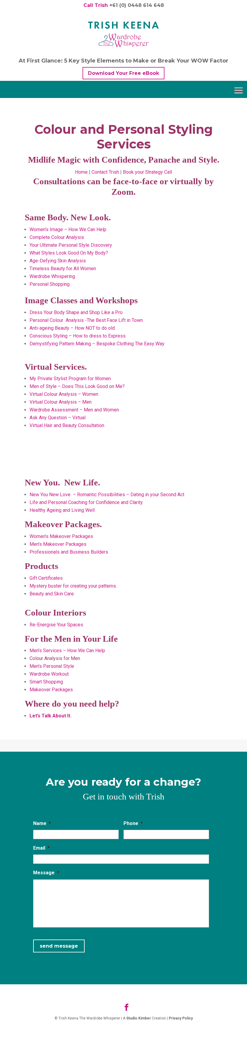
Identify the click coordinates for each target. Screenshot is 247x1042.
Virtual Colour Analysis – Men (61, 402)
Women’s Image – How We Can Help (68, 229)
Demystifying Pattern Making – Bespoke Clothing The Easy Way (97, 344)
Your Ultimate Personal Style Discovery (71, 245)
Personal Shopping (50, 284)
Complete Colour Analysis (57, 237)
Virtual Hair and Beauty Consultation (67, 425)
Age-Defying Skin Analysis (58, 261)
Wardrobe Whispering (52, 276)
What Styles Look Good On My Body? (69, 253)
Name (42, 823)
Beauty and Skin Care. (52, 594)
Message (46, 872)
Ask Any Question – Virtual (58, 417)
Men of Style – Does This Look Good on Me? (77, 386)
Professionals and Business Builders (69, 552)
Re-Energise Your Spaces (56, 625)
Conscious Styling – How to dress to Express (78, 336)
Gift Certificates (46, 578)
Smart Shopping (46, 682)
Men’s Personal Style (52, 666)
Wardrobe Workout (49, 674)
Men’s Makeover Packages (58, 544)
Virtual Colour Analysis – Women (64, 394)
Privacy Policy (181, 1018)
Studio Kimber (138, 1018)
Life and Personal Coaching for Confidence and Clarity (86, 502)
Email (41, 848)
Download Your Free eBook (123, 73)
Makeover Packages (51, 689)
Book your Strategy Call (147, 172)
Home (81, 172)
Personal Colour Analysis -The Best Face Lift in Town (86, 320)
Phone (133, 823)
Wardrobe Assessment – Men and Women (74, 410)
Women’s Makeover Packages (61, 536)
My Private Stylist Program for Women (71, 378)
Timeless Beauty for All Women (63, 268)
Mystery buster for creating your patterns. (73, 586)
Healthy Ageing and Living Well (62, 510)
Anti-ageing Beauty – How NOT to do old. (73, 328)
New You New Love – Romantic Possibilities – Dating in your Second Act (107, 494)
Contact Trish (105, 172)
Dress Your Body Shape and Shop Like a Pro (76, 312)
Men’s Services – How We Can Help (67, 650)
